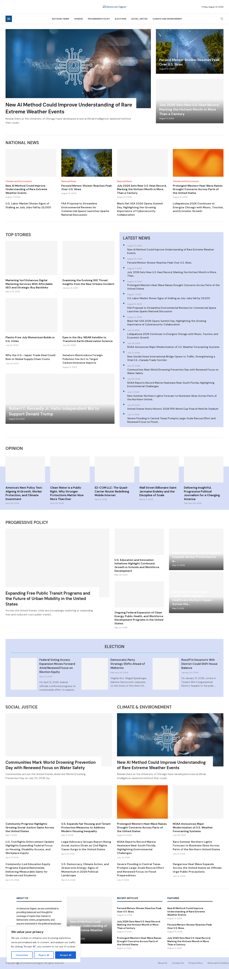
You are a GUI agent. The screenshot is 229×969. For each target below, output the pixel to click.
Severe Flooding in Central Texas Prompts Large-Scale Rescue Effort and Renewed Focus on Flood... (171, 420)
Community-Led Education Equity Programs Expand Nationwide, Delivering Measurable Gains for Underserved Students (28, 869)
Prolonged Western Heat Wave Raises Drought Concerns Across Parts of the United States (198, 189)
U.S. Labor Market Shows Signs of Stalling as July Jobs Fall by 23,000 (28, 205)
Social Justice (139, 18)
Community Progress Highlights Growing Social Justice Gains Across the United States (30, 827)
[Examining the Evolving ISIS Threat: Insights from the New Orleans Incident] (88, 265)
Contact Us (178, 963)
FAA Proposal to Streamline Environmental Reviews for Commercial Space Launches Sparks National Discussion (85, 209)
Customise (22, 955)
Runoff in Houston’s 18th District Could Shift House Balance (199, 664)
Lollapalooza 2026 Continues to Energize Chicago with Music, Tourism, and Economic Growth (198, 207)
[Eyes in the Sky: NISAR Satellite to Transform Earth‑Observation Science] (88, 322)
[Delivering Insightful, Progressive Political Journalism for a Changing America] (203, 480)
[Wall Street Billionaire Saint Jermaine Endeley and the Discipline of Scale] (159, 478)
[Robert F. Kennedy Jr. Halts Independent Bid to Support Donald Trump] (60, 399)
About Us (162, 963)
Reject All (44, 955)
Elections (120, 18)
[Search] (221, 18)
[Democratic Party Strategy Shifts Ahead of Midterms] (94, 674)
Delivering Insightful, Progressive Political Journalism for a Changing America (202, 493)
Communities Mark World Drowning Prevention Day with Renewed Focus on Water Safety (172, 371)
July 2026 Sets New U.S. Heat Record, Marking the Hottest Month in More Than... (171, 274)
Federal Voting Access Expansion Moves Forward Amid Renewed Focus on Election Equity (57, 666)
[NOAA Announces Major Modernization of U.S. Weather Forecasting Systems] (198, 810)
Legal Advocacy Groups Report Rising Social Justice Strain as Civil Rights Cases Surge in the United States (86, 845)
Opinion (78, 18)
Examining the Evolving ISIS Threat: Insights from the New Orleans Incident (88, 282)
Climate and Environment (167, 18)
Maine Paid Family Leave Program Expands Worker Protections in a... (195, 557)
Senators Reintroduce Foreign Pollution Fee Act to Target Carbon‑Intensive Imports (83, 358)
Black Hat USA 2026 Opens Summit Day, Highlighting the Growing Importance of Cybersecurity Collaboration (140, 209)
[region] (43, 944)
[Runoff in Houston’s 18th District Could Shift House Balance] (166, 674)
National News (60, 18)
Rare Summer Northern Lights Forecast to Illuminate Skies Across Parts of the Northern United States (196, 845)
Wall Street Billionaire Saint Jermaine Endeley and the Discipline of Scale (158, 491)
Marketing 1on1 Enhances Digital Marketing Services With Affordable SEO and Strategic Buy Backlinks (29, 283)
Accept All (65, 955)
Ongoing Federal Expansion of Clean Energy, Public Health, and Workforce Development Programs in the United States (138, 618)
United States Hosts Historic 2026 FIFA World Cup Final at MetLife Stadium (172, 409)
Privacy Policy (196, 963)
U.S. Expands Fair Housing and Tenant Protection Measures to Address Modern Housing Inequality (86, 827)
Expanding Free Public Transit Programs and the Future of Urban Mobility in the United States (48, 599)
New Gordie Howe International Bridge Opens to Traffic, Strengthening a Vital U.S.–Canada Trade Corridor (171, 358)
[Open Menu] (9, 19)
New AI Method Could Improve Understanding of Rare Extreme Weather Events (26, 189)
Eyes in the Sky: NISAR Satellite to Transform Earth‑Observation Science (88, 339)
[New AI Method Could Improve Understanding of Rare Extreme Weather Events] (78, 78)
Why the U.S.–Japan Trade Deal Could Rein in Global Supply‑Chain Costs (30, 357)
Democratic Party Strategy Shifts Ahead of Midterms (127, 664)
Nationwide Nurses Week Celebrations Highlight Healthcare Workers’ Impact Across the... (192, 598)
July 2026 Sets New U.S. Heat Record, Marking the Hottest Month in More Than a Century (189, 109)
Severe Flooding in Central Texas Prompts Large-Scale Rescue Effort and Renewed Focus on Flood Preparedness (140, 869)
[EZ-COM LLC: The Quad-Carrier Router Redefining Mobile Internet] (114, 478)
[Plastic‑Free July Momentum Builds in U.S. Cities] (32, 322)
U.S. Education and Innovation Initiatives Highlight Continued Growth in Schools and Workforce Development (136, 565)
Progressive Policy (99, 18)
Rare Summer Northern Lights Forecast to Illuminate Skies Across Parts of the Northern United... (172, 397)
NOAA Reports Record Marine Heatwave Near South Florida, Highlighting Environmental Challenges (170, 384)
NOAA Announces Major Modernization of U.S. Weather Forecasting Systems (173, 347)
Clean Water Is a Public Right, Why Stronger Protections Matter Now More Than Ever (67, 493)
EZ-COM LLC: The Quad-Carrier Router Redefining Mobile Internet (112, 491)
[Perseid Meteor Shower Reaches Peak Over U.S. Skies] (189, 51)
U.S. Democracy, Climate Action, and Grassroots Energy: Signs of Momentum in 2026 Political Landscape (85, 869)
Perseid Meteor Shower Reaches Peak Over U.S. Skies (159, 262)
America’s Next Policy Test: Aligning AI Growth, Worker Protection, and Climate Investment (24, 493)
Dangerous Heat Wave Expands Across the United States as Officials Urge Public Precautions (197, 867)
